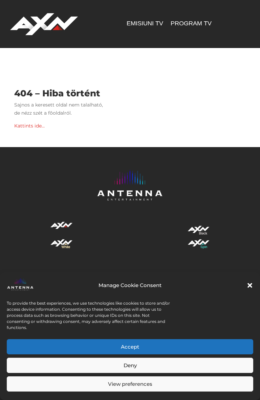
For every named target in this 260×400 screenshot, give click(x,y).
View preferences (130, 384)
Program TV (191, 24)
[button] (249, 285)
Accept (130, 347)
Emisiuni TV (145, 24)
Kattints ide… (29, 126)
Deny (130, 365)
